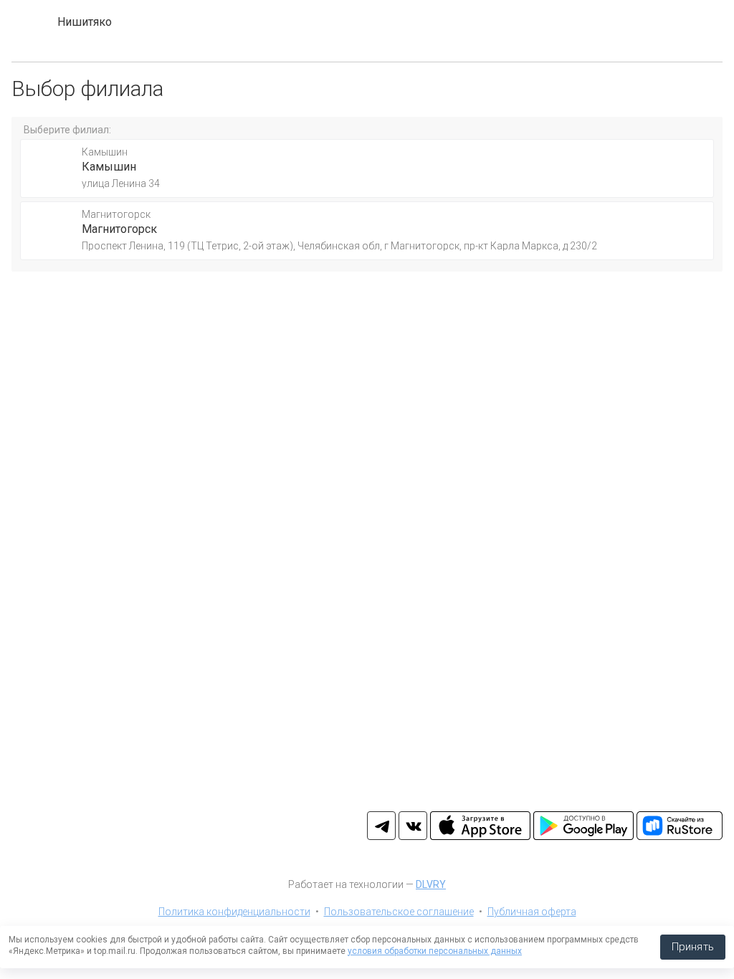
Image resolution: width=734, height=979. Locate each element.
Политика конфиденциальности (234, 911)
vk (413, 825)
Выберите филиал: (67, 130)
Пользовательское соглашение (399, 911)
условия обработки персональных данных (435, 951)
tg (381, 825)
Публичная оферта (531, 911)
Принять (693, 946)
